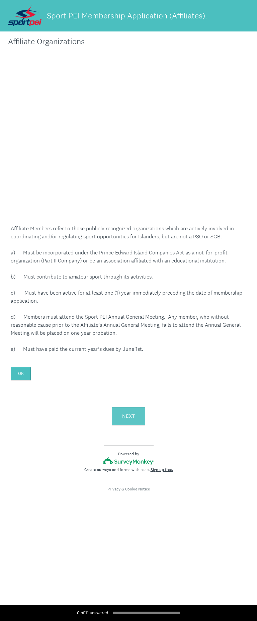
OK (21, 373)
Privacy (113, 489)
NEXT (128, 416)
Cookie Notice (137, 489)
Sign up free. (162, 469)
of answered (92, 613)
